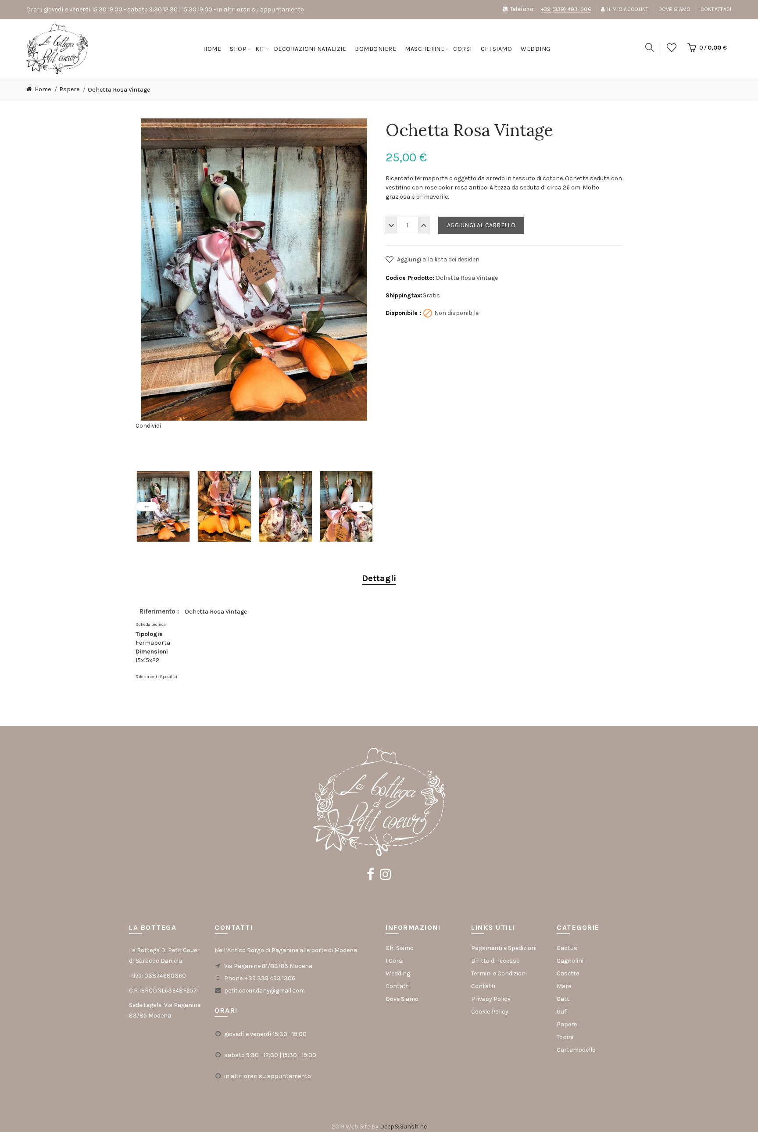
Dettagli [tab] (379, 578)
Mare (564, 986)
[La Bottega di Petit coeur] (56, 48)
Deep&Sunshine (403, 1126)
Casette (568, 973)
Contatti (398, 986)
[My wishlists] (671, 48)
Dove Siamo (674, 9)
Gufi (562, 1011)
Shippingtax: (404, 295)
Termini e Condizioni (499, 973)
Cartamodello (576, 1049)
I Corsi (395, 960)
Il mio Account (627, 9)
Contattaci (716, 9)
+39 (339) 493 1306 (566, 9)
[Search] (649, 48)
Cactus (567, 948)
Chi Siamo (400, 948)
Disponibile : (403, 313)
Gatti (564, 999)
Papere (567, 1024)
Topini (565, 1037)
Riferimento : (160, 611)
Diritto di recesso (495, 960)
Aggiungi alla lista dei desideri (437, 259)
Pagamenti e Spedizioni (503, 948)
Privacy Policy (491, 999)
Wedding (398, 973)
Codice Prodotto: (410, 278)
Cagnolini (570, 960)
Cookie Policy (489, 1011)
